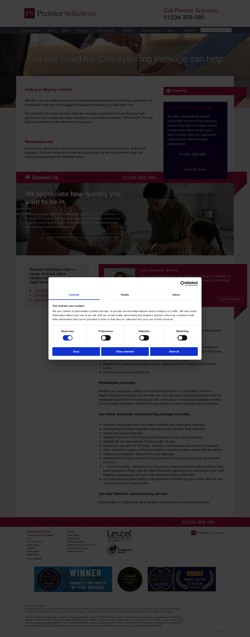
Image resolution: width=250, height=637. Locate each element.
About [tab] (176, 294)
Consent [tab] (74, 294)
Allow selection (125, 351)
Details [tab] (125, 294)
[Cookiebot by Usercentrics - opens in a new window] (183, 283)
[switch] (106, 338)
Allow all (174, 351)
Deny (76, 351)
